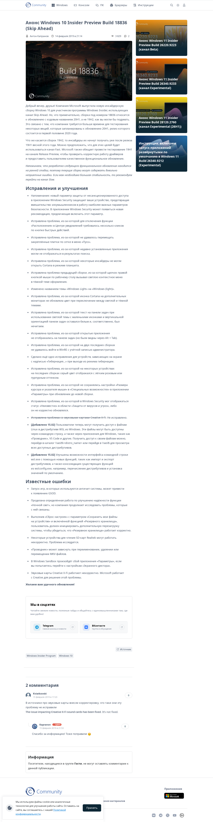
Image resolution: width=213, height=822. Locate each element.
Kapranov (45, 724)
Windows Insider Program (41, 655)
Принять (92, 808)
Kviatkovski (40, 693)
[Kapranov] (34, 726)
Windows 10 (65, 655)
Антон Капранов (39, 36)
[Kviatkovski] (28, 695)
